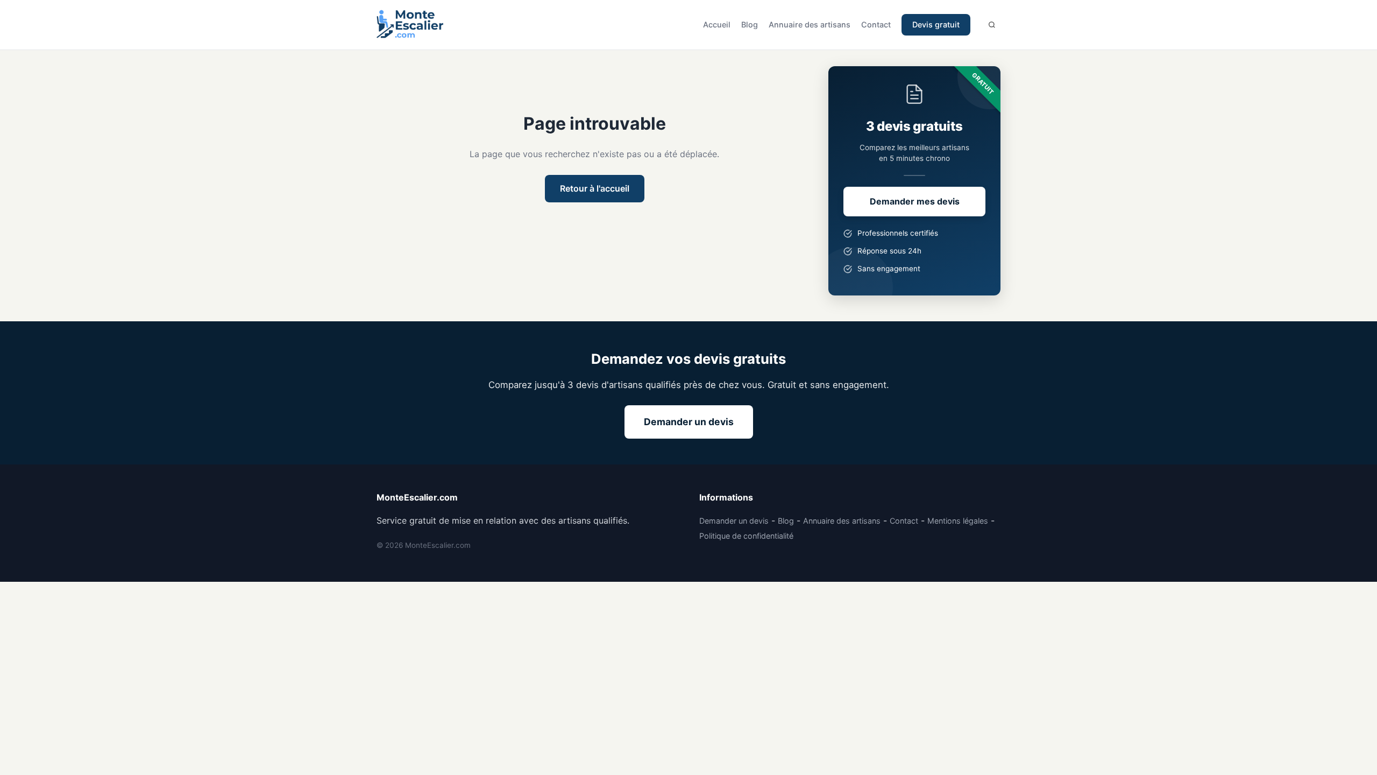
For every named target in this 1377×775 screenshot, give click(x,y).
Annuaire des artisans (809, 24)
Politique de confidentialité (746, 535)
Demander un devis (689, 421)
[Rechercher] (991, 24)
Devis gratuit (936, 24)
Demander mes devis (915, 201)
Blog (749, 24)
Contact (876, 24)
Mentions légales (957, 520)
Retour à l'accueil (594, 188)
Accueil (716, 24)
